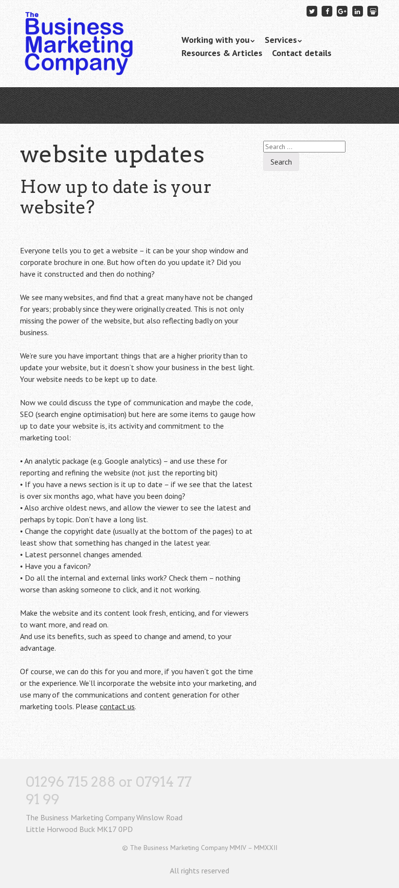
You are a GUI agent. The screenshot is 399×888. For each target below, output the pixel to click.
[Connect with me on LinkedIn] (357, 11)
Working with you (215, 39)
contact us (117, 706)
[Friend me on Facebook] (327, 11)
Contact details (301, 52)
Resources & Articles (221, 52)
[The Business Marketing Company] (78, 61)
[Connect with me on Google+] (342, 11)
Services (281, 39)
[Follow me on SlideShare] (372, 11)
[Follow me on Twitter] (312, 11)
